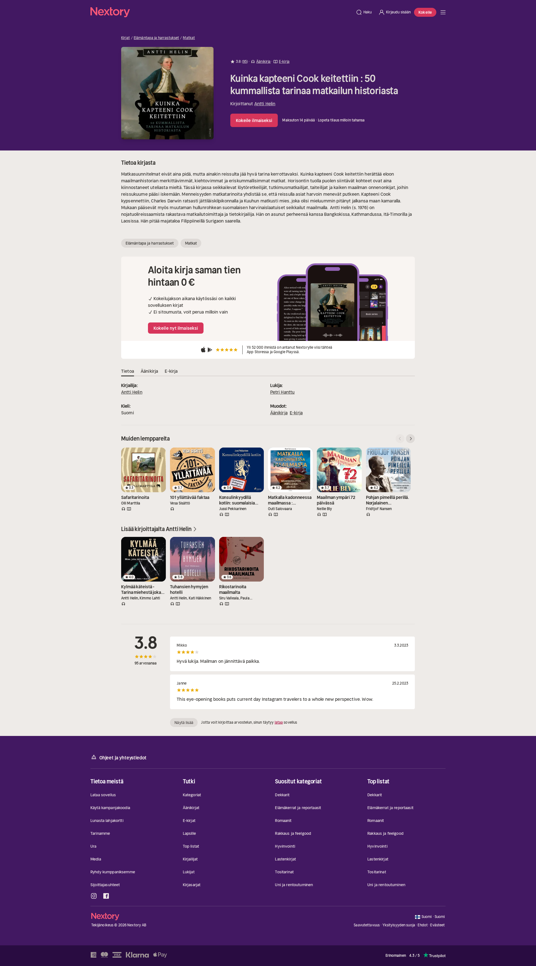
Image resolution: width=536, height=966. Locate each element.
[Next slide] (410, 438)
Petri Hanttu (282, 392)
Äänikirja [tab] (149, 371)
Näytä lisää (183, 722)
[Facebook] (106, 896)
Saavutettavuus (367, 925)
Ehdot (423, 925)
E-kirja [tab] (171, 371)
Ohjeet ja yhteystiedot (123, 758)
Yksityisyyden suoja (398, 925)
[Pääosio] (443, 12)
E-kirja (296, 412)
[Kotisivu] (221, 12)
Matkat (189, 38)
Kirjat (125, 38)
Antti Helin (265, 103)
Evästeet (437, 925)
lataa (279, 722)
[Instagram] (93, 896)
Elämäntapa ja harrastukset (156, 38)
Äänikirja (279, 412)
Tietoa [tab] (127, 371)
